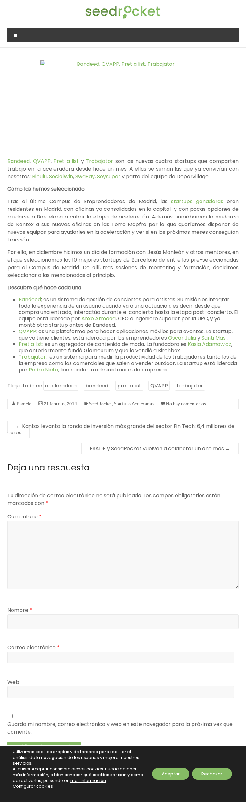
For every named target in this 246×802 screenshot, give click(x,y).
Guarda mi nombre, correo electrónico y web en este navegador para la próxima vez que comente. (120, 728)
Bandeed (18, 161)
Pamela (24, 403)
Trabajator (100, 161)
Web (13, 682)
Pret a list (66, 161)
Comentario (24, 516)
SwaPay (85, 176)
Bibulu (39, 176)
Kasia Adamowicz (209, 344)
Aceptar (171, 774)
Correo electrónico (33, 647)
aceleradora (61, 385)
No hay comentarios (186, 403)
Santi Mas (214, 337)
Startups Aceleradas (134, 403)
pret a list (129, 385)
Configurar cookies (33, 786)
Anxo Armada (98, 318)
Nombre (19, 610)
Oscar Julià (181, 337)
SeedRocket (100, 403)
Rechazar (211, 774)
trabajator (190, 385)
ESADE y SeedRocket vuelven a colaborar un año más (160, 448)
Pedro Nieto (43, 369)
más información (88, 780)
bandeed (97, 385)
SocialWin (61, 176)
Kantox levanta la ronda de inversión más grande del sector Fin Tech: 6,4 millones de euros (120, 429)
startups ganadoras (197, 201)
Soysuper (109, 176)
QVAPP (42, 161)
